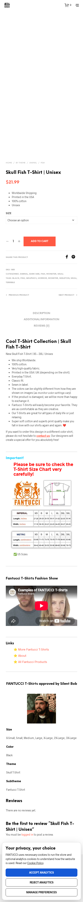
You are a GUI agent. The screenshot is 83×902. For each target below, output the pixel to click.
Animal (33, 163)
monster (53, 278)
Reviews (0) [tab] (41, 326)
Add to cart (39, 241)
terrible (10, 282)
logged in (27, 834)
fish (22, 278)
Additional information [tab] (41, 319)
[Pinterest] (74, 257)
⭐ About (20, 655)
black (15, 278)
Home (9, 163)
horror (42, 278)
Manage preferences (41, 892)
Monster (51, 274)
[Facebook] (68, 257)
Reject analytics (41, 882)
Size (8, 213)
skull (74, 278)
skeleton (64, 278)
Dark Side (34, 274)
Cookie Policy (35, 863)
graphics (31, 278)
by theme (20, 163)
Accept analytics (41, 872)
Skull (61, 274)
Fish (43, 163)
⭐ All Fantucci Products (30, 661)
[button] (68, 5)
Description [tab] (41, 313)
